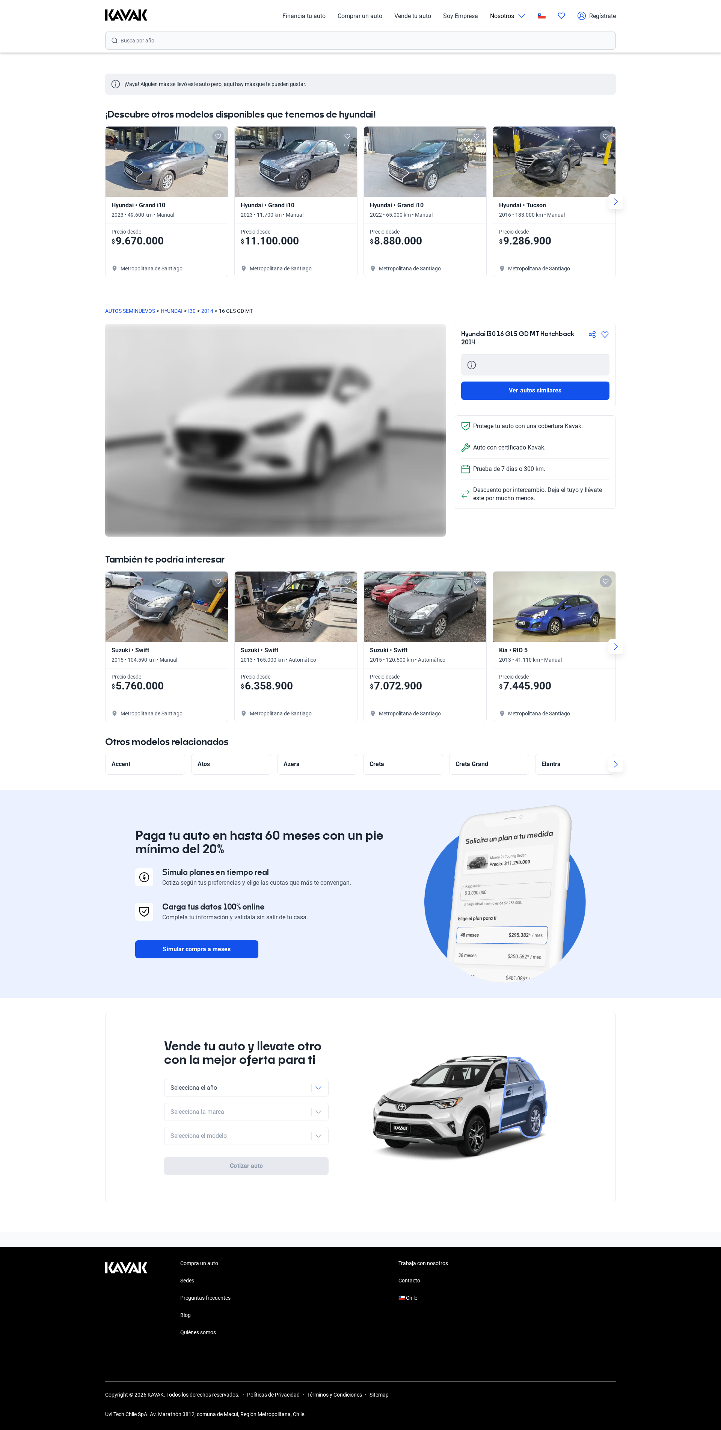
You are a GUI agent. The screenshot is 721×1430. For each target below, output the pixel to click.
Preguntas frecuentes (205, 1298)
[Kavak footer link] (126, 1298)
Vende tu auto (412, 16)
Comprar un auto (360, 16)
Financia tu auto (304, 16)
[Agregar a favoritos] (604, 334)
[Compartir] (592, 334)
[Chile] (542, 16)
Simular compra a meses (197, 949)
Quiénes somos (198, 1332)
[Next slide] (615, 201)
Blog (185, 1315)
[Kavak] (126, 15)
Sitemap (379, 1395)
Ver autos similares (535, 390)
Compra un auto (199, 1263)
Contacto (409, 1281)
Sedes (187, 1281)
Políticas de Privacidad (273, 1395)
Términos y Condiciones (334, 1395)
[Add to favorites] (218, 136)
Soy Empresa (460, 16)
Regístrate (602, 16)
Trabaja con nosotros (423, 1263)
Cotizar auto (246, 1165)
